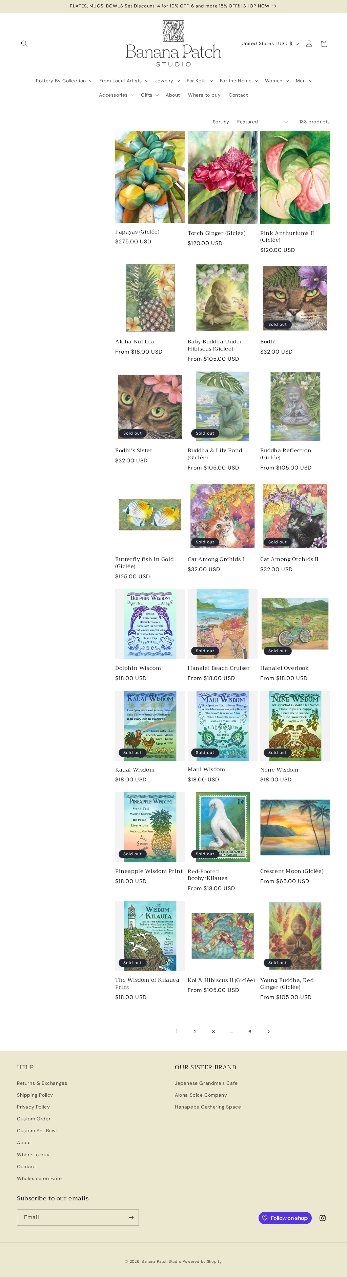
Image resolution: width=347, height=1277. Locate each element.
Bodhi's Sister (133, 450)
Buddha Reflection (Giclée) (285, 454)
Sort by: (221, 122)
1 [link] (177, 1031)
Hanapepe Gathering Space (208, 1107)
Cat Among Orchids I (216, 559)
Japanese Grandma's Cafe (206, 1083)
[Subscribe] (131, 1217)
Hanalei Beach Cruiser (219, 668)
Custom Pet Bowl (37, 1131)
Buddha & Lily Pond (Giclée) (215, 454)
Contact (26, 1166)
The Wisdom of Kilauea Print (147, 984)
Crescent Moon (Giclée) (291, 871)
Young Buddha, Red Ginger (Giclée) (286, 984)
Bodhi (268, 341)
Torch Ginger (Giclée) (217, 233)
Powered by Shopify (202, 1261)
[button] (24, 43)
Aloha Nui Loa (135, 341)
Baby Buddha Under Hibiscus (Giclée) (215, 345)
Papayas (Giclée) (137, 232)
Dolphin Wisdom (138, 668)
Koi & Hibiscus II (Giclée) (221, 980)
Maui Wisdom (206, 769)
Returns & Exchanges (42, 1083)
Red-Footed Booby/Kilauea (208, 875)
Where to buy (33, 1155)
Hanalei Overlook (284, 668)
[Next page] (268, 1031)
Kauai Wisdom (135, 770)
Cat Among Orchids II (289, 559)
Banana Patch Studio (161, 1261)
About (24, 1142)
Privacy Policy (33, 1107)
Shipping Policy (35, 1095)
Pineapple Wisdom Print (149, 871)
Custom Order (33, 1119)
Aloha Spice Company (201, 1095)
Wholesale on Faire (39, 1178)
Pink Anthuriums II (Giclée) (287, 237)
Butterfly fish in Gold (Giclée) (144, 563)
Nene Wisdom (279, 770)
